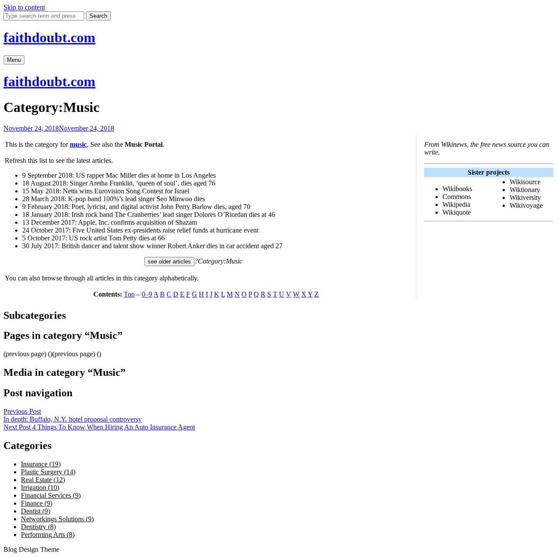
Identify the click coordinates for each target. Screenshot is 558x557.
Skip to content (24, 7)
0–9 (147, 294)
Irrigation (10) (40, 487)
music (78, 144)
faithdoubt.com (49, 37)
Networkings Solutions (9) (57, 519)
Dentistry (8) (38, 526)
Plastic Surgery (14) (48, 472)
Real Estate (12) (43, 479)
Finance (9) (36, 503)
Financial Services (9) (51, 495)
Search (98, 16)
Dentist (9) (35, 511)
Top (129, 294)
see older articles (169, 261)
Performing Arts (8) (48, 534)
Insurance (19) (41, 464)
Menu (14, 60)
